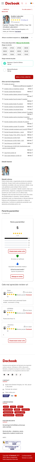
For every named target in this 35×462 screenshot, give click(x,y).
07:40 (19, 48)
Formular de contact (11, 389)
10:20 (19, 54)
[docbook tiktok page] (21, 374)
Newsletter (19, 415)
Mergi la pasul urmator (23, 77)
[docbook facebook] (5, 374)
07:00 (5, 48)
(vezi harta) (18, 31)
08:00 (26, 48)
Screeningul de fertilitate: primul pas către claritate (14, 426)
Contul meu (25, 409)
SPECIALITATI (8, 409)
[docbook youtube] (9, 374)
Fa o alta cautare (26, 9)
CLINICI (13, 407)
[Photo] (6, 170)
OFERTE (17, 409)
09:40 (5, 54)
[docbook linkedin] (13, 374)
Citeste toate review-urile (17, 251)
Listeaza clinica (19, 412)
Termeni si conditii (27, 458)
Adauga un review (17, 276)
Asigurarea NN (8, 412)
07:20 (12, 48)
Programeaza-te (8, 415)
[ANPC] (12, 442)
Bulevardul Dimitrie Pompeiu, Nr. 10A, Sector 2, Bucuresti (18, 385)
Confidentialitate (26, 455)
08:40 (12, 51)
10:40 (26, 54)
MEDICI (20, 407)
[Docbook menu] (2, 3)
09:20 (26, 51)
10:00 (12, 54)
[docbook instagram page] (17, 374)
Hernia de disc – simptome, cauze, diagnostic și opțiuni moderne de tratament (13, 432)
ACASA (6, 407)
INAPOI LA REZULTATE (5, 10)
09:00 (19, 51)
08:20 (5, 51)
